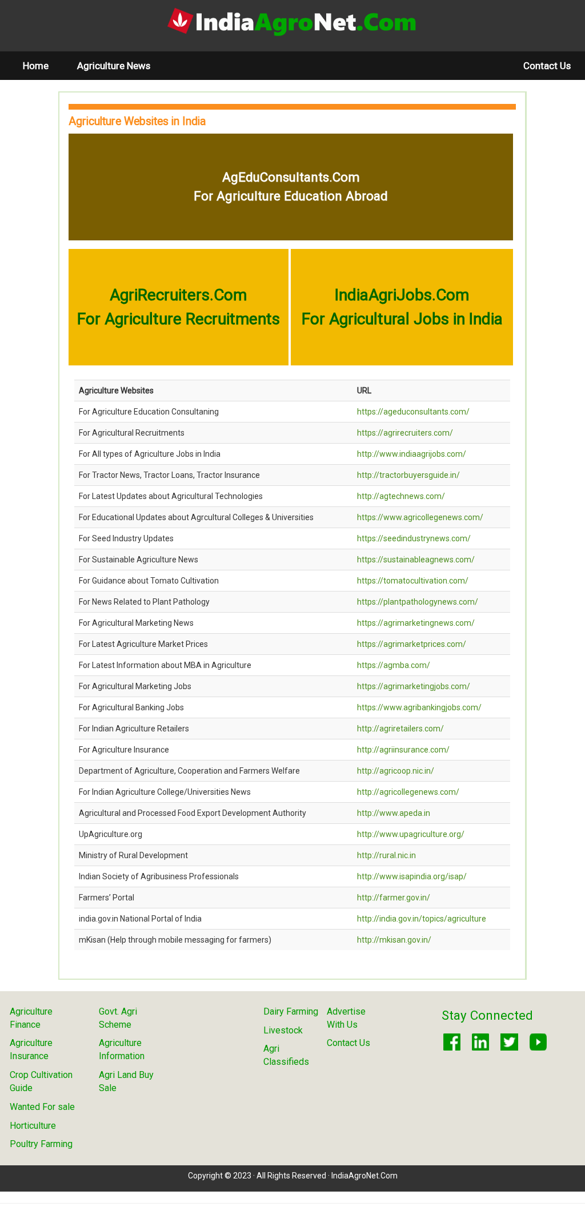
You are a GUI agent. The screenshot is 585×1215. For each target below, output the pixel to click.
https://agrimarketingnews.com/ (416, 622)
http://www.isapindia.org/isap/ (412, 876)
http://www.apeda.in (393, 813)
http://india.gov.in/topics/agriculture (421, 918)
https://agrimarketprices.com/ (411, 644)
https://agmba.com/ (393, 665)
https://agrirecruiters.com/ (405, 432)
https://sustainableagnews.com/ (416, 559)
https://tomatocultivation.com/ (412, 580)
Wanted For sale (42, 1106)
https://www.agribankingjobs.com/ (419, 707)
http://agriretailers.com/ (400, 728)
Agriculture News (113, 65)
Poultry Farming (41, 1143)
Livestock (283, 1030)
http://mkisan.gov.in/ (394, 939)
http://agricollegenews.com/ (408, 791)
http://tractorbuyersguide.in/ (408, 475)
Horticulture (33, 1125)
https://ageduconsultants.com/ (413, 411)
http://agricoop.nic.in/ (395, 770)
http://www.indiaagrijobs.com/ (411, 453)
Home (43, 65)
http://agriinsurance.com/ (403, 749)
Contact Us (547, 65)
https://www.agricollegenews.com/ (420, 517)
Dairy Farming (290, 1011)
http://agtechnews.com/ (401, 496)
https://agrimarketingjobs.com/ (413, 686)
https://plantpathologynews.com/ (417, 601)
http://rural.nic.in (386, 855)
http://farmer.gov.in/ (393, 897)
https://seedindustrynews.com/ (414, 538)
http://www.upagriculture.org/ (410, 834)
